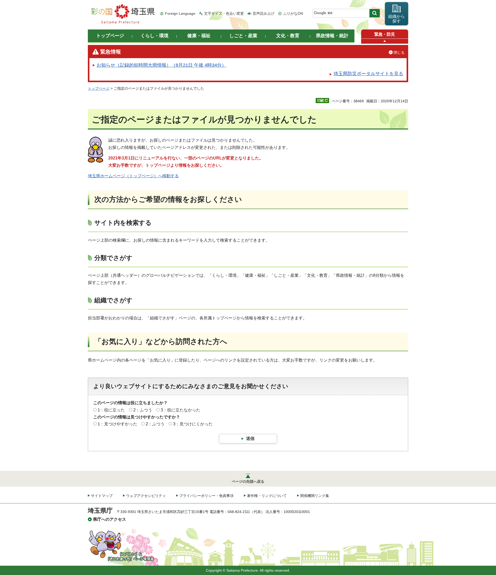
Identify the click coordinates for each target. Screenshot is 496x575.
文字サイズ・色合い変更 (224, 13)
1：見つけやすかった (117, 424)
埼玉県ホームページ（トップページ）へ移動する (133, 176)
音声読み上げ (263, 13)
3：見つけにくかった (193, 424)
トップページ (99, 88)
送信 (250, 438)
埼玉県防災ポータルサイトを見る (368, 73)
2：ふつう (142, 410)
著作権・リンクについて (267, 496)
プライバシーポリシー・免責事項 (206, 496)
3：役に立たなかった (180, 410)
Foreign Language (180, 13)
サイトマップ (102, 496)
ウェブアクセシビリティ (146, 496)
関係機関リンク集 (314, 496)
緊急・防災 (384, 34)
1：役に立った (111, 410)
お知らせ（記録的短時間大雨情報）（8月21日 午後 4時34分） (161, 65)
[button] (384, 41)
